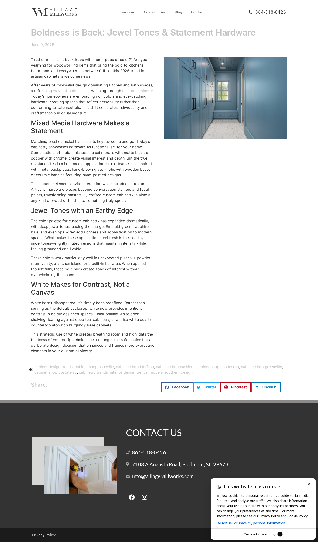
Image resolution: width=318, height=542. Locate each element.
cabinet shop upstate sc (55, 372)
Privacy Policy (44, 535)
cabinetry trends (93, 372)
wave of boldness (68, 90)
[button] (177, 387)
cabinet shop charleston (217, 366)
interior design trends (129, 372)
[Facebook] (132, 497)
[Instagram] (144, 497)
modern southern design (171, 372)
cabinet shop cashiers (175, 366)
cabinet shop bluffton (135, 366)
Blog (178, 12)
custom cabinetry (137, 90)
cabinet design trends (53, 366)
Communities (154, 12)
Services (128, 12)
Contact (197, 12)
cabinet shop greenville (261, 366)
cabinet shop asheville (94, 366)
